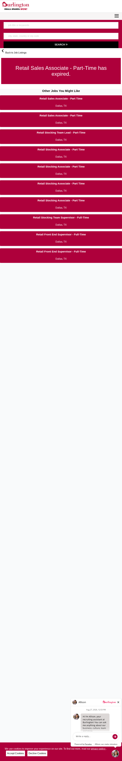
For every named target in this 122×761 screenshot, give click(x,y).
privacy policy (98, 748)
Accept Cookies (15, 753)
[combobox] (61, 25)
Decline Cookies (37, 753)
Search (60, 44)
